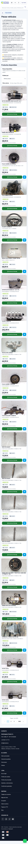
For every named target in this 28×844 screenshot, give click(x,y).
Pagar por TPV (4, 807)
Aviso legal (3, 773)
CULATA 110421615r (6, 321)
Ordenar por (5, 75)
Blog (2, 810)
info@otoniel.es (4, 743)
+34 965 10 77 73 (5, 740)
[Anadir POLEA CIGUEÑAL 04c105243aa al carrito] (24, 177)
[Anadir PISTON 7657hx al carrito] (24, 681)
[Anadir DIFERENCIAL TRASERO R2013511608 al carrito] (24, 650)
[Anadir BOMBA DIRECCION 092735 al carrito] (24, 145)
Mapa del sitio (4, 797)
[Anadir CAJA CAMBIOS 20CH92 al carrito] (24, 208)
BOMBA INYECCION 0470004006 (9, 605)
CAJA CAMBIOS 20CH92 (7, 195)
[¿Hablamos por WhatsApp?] (25, 841)
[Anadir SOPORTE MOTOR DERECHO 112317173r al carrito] (24, 303)
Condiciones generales (6, 786)
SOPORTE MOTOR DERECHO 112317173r (10, 289)
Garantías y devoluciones (7, 783)
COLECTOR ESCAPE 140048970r (9, 415)
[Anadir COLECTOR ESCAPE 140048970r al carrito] (24, 428)
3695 (19, 721)
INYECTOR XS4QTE (6, 447)
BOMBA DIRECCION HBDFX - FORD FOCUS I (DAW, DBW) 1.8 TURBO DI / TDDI (14, 573)
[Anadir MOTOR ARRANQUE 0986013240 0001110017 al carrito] (24, 114)
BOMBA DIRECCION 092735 (8, 132)
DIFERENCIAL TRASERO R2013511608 (10, 637)
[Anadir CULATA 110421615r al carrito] (24, 334)
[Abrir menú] (11, 2)
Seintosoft (10, 828)
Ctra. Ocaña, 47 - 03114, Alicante (8, 736)
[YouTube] (12, 819)
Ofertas (3, 765)
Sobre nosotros (4, 803)
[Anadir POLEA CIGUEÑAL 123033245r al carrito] (24, 397)
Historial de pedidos (6, 759)
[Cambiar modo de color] (15, 2)
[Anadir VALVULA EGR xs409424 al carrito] (24, 365)
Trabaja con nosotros (6, 794)
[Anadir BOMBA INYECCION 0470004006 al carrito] (24, 618)
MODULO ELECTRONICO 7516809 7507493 (11, 258)
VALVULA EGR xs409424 (7, 352)
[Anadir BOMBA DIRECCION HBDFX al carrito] (24, 587)
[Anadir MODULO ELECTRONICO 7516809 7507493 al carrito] (24, 271)
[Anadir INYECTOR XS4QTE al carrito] (24, 460)
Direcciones (4, 762)
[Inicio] (2, 13)
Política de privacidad (6, 780)
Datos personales (5, 756)
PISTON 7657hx (5, 668)
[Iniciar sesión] (18, 2)
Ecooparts (3, 800)
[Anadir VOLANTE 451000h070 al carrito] (24, 240)
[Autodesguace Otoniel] (5, 2)
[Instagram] (6, 819)
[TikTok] (9, 819)
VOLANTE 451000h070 (7, 226)
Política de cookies (5, 776)
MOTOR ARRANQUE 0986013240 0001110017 (11, 101)
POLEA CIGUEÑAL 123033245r (8, 384)
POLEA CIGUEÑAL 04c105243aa (9, 164)
